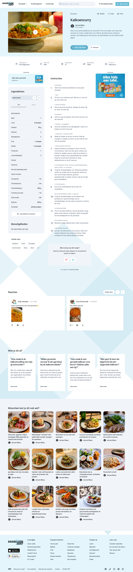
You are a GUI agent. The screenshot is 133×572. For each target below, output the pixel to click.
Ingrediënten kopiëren (27, 214)
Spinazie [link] (70, 553)
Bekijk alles (109, 292)
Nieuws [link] (112, 553)
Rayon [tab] (34, 104)
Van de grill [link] (54, 544)
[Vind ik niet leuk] (66, 259)
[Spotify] (123, 569)
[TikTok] (110, 569)
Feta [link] (51, 559)
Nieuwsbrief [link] (31, 556)
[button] (15, 243)
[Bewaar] (27, 414)
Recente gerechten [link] (34, 547)
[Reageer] (18, 325)
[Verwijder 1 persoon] (34, 98)
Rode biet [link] (70, 544)
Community (50, 4)
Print (121, 14)
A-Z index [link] (30, 559)
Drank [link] (91, 559)
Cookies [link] (57, 569)
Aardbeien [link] (70, 550)
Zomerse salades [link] (73, 547)
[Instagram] (114, 569)
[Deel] (23, 325)
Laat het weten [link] (74, 269)
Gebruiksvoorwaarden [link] (45, 569)
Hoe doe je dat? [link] (115, 550)
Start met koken (80, 47)
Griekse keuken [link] (55, 556)
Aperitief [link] (92, 547)
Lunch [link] (91, 544)
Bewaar (96, 47)
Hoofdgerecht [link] (94, 550)
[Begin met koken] (35, 32)
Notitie (102, 14)
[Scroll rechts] (123, 292)
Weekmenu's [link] (31, 550)
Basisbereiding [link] (94, 556)
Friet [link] (51, 550)
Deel (112, 14)
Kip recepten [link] (71, 559)
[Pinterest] (118, 569)
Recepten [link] (73, 14)
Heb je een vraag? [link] (19, 569)
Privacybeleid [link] (31, 569)
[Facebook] (105, 569)
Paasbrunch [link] (71, 556)
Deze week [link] (31, 544)
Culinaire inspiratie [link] (116, 544)
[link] (8, 4)
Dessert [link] (92, 553)
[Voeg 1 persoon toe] (39, 98)
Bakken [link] (52, 547)
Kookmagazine (36, 4)
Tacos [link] (52, 553)
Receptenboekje (107, 4)
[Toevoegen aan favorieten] (12, 325)
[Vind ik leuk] (73, 259)
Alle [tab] (19, 104)
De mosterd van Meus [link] (117, 547)
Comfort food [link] (32, 553)
